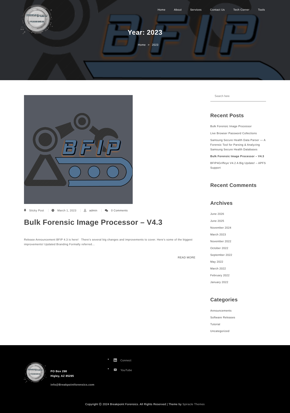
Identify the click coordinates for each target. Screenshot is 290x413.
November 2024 (220, 227)
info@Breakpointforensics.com (72, 384)
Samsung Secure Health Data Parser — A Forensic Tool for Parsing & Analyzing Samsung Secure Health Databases (238, 144)
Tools (261, 9)
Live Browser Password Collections (233, 133)
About (178, 9)
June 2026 (217, 213)
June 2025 (217, 220)
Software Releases (222, 317)
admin (93, 210)
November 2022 (220, 241)
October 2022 (219, 248)
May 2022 (216, 261)
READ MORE (186, 257)
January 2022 (219, 282)
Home (161, 9)
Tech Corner (241, 9)
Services (196, 9)
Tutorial (215, 324)
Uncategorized (219, 331)
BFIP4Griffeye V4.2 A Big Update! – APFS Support (238, 165)
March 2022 (218, 268)
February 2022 (220, 275)
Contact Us (217, 9)
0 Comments (119, 210)
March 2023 (218, 234)
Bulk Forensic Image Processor (231, 126)
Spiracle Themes (194, 404)
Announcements (221, 310)
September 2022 (221, 254)
